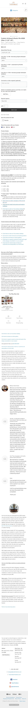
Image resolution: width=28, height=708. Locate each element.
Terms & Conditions (10, 697)
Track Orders (20, 318)
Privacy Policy (19, 697)
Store (2, 42)
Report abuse (22, 701)
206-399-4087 (16, 343)
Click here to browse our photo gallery (12, 237)
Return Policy (18, 698)
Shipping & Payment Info (8, 698)
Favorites (8, 323)
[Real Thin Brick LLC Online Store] (13, 4)
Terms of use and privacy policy (9, 606)
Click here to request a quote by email (12, 239)
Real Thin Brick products (7, 525)
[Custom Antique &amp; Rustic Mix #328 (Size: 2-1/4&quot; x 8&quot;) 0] (14, 25)
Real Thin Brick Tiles (11, 42)
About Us (24, 698)
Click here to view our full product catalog (13, 209)
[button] (6, 94)
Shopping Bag (19, 323)
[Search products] (26, 10)
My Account (8, 318)
